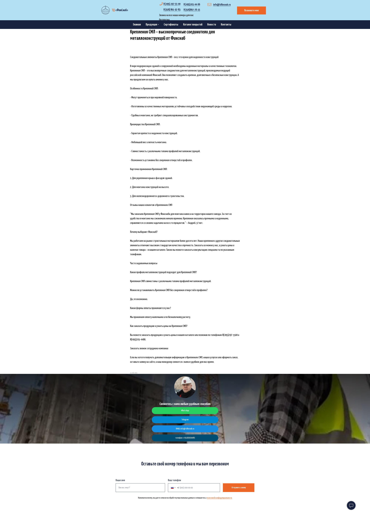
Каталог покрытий (192, 24)
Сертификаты (171, 24)
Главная (137, 24)
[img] (105, 10)
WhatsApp (185, 410)
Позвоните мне (251, 10)
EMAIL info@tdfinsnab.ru (185, 429)
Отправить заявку (239, 487)
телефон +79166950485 (185, 438)
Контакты (226, 24)
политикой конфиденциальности (219, 498)
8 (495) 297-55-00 (171, 4)
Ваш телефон (174, 480)
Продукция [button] (151, 24)
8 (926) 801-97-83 (171, 9)
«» (120, 10)
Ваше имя (120, 480)
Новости (211, 24)
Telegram (185, 420)
